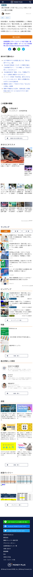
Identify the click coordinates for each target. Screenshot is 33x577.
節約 (2, 17)
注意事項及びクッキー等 (10, 546)
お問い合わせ (7, 548)
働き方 (7, 17)
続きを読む (17, 37)
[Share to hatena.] (23, 49)
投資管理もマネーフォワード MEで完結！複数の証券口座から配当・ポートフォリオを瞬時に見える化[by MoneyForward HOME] (18, 43)
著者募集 (5, 551)
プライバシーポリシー (9, 543)
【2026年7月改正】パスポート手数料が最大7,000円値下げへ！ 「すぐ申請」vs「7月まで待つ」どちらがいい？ (17, 67)
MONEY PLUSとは (8, 535)
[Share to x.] (14, 49)
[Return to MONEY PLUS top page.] (16, 2)
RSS (4, 554)
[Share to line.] (18, 49)
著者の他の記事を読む (16, 138)
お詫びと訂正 (7, 557)
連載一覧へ (17, 465)
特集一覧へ (17, 355)
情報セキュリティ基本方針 (10, 540)
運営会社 (5, 537)
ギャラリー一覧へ (17, 505)
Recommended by (24, 220)
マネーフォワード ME (9, 560)
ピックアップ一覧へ (16, 320)
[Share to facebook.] (9, 49)
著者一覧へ (17, 393)
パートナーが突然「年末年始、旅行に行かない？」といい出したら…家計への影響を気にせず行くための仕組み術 (17, 79)
